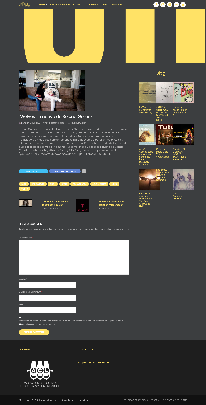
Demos (41, 4)
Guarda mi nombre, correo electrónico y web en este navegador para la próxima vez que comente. (71, 320)
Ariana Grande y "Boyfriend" (178, 196)
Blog (105, 4)
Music (53, 184)
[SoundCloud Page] (176, 4)
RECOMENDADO (80, 184)
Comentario (26, 237)
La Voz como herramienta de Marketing (145, 110)
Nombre (23, 279)
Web (21, 304)
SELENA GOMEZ (99, 184)
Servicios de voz (60, 4)
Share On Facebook (65, 171)
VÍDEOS (24, 189)
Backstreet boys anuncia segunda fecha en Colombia (162, 175)
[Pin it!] (95, 171)
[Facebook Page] (156, 4)
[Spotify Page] (169, 4)
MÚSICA (82, 123)
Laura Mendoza (31, 123)
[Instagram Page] (163, 4)
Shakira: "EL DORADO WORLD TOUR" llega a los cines (179, 154)
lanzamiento (38, 184)
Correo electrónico (30, 292)
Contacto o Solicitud (175, 400)
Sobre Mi (94, 4)
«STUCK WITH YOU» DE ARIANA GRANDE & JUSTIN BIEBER (162, 113)
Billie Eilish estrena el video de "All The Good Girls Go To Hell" (145, 199)
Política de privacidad (136, 400)
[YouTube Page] (183, 4)
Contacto (79, 4)
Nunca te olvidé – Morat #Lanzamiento (180, 111)
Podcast (117, 4)
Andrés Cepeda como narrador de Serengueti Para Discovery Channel (146, 157)
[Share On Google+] (89, 171)
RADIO (64, 184)
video (114, 184)
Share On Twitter (33, 171)
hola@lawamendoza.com (93, 362)
